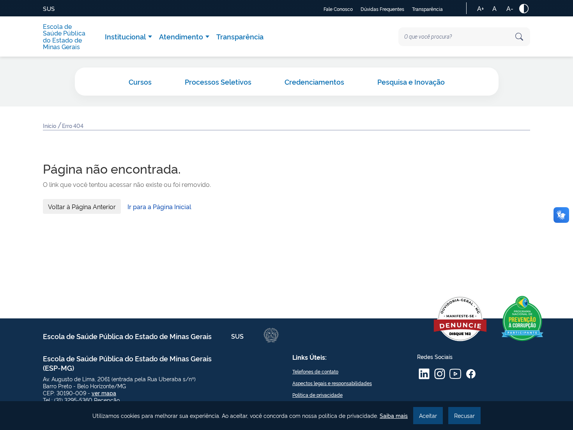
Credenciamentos (314, 81)
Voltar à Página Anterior (82, 206)
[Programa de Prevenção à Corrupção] (522, 318)
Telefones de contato (315, 371)
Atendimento (181, 36)
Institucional (125, 36)
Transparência (427, 8)
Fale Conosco (338, 8)
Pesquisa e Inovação (411, 81)
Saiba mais (394, 415)
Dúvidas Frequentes (382, 8)
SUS (49, 8)
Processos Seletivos (218, 81)
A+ (480, 8)
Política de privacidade (317, 394)
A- (509, 8)
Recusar (464, 415)
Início (50, 125)
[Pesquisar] (519, 36)
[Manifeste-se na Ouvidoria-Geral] (460, 318)
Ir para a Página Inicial (159, 206)
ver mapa (104, 392)
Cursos (140, 81)
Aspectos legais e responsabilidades (332, 383)
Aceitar (428, 415)
